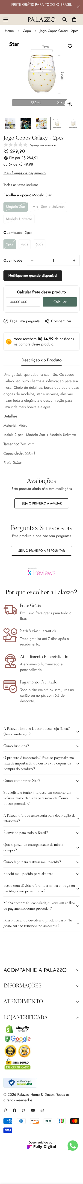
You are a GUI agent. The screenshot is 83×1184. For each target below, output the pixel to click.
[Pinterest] (5, 1110)
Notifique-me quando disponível (32, 275)
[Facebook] (14, 1110)
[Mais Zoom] (70, 104)
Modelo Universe (20, 220)
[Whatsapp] (42, 1110)
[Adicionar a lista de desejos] (70, 46)
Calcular (59, 301)
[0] (74, 19)
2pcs (11, 245)
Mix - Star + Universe (50, 208)
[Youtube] (33, 1110)
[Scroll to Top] (74, 1159)
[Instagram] (24, 1110)
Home (9, 30)
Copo (27, 30)
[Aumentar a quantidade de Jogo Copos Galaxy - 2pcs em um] (74, 260)
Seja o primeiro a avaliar (41, 503)
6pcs (40, 245)
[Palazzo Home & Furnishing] (41, 19)
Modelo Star (17, 208)
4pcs (26, 245)
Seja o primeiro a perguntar (41, 550)
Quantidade (12, 260)
